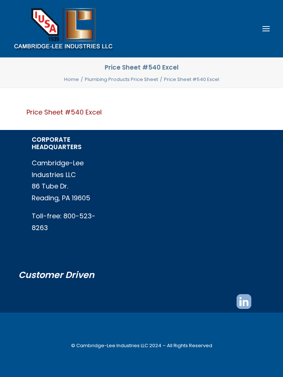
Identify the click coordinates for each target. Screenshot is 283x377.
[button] (266, 28)
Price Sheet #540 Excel (64, 112)
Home (71, 79)
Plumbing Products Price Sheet (121, 79)
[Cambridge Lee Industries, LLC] (63, 29)
